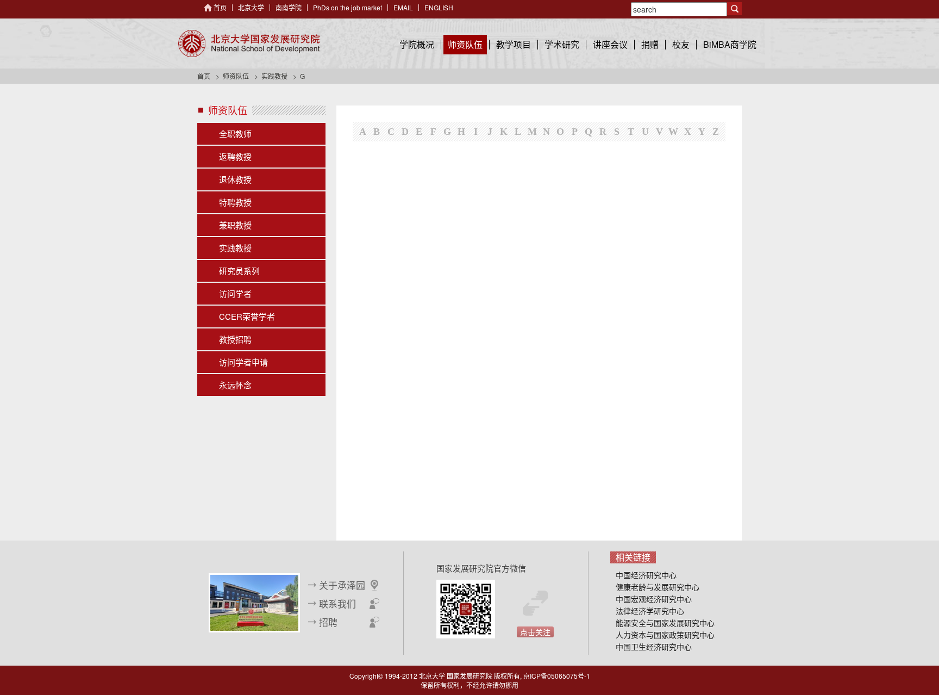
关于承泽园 (342, 585)
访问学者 (235, 293)
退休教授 (235, 179)
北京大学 (251, 7)
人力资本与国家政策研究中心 (665, 634)
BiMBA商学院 (729, 44)
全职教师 (235, 133)
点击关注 (535, 631)
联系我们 (337, 603)
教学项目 (513, 44)
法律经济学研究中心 (650, 610)
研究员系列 (239, 270)
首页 (220, 7)
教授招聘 (235, 339)
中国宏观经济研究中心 (654, 598)
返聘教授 (235, 156)
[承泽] (254, 601)
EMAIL (403, 7)
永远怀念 (235, 384)
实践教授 (274, 75)
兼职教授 (235, 225)
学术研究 (561, 44)
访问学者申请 (243, 362)
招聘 (328, 622)
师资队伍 (465, 44)
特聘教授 (235, 202)
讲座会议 (610, 44)
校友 (681, 44)
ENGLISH (438, 7)
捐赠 (650, 44)
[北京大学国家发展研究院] (249, 43)
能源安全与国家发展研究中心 (665, 622)
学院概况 (416, 44)
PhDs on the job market (347, 7)
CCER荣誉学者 (247, 316)
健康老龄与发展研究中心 (657, 586)
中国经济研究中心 (646, 574)
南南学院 (289, 7)
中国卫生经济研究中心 (654, 646)
